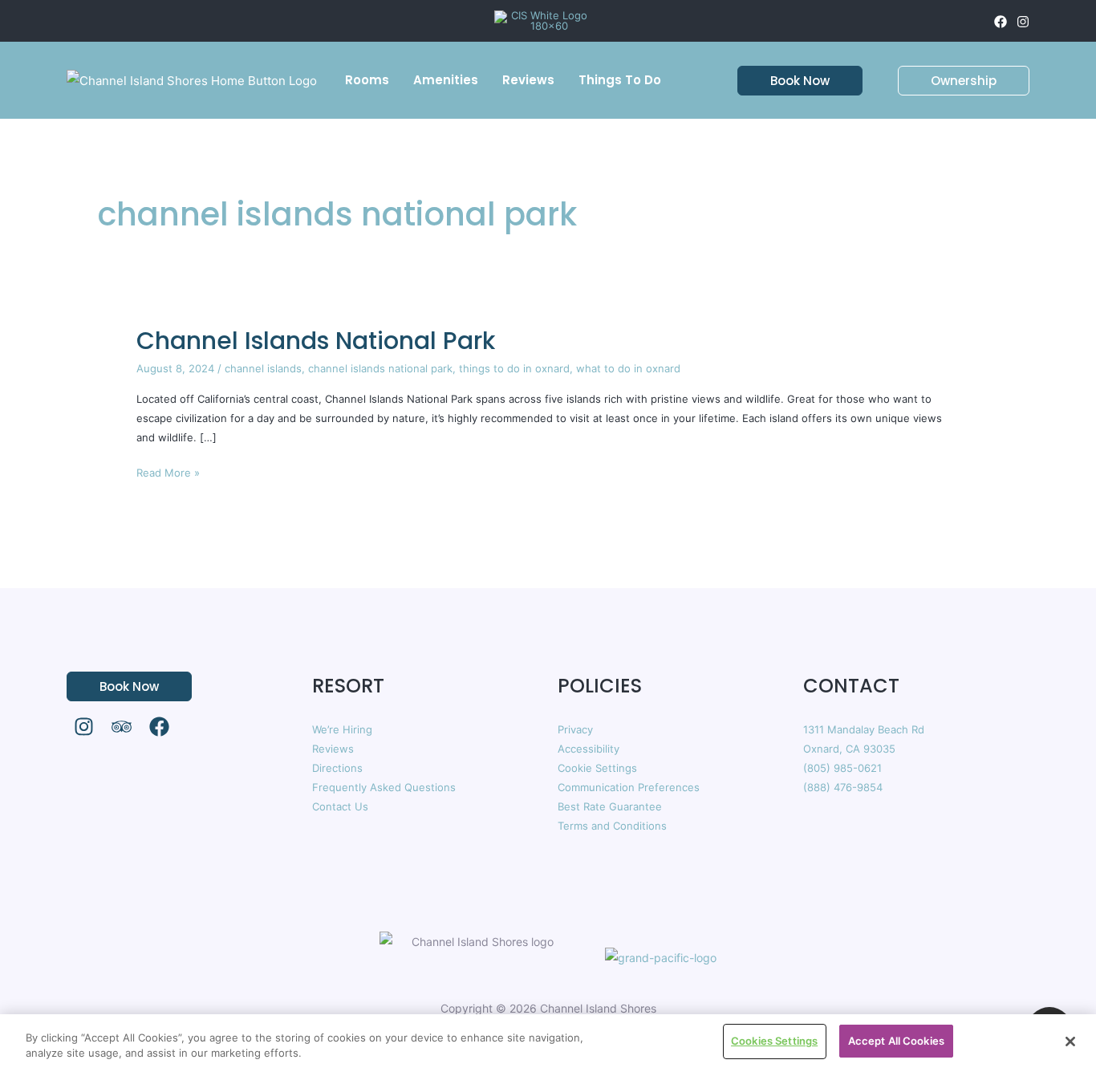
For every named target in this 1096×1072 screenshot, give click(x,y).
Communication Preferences (629, 787)
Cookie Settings (597, 767)
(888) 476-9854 (843, 787)
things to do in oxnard (514, 368)
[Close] (1070, 1041)
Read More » (168, 471)
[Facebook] (1000, 21)
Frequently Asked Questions (384, 787)
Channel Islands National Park (315, 340)
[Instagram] (1023, 21)
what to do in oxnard (628, 368)
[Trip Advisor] (121, 726)
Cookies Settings (774, 1040)
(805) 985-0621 (842, 767)
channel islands (263, 368)
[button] (790, 80)
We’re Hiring (342, 729)
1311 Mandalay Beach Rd (863, 729)
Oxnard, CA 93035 (849, 748)
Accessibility (588, 748)
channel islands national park (380, 368)
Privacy (575, 729)
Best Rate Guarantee (610, 806)
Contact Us (340, 806)
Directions (337, 767)
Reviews (333, 748)
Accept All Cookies (896, 1040)
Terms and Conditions (612, 825)
